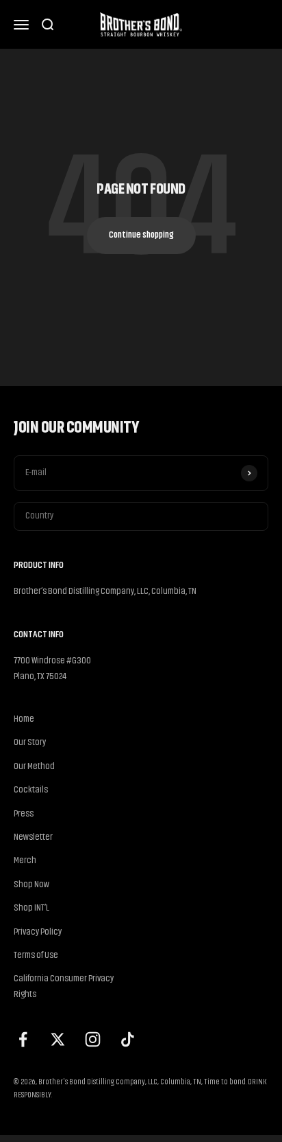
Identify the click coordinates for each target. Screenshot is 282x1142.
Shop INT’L (31, 908)
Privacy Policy (38, 932)
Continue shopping (141, 235)
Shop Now (31, 885)
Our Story (30, 743)
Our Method (34, 767)
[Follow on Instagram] (93, 1039)
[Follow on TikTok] (127, 1039)
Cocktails (31, 790)
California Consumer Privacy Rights (64, 986)
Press (24, 814)
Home (24, 719)
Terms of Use (36, 955)
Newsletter (33, 837)
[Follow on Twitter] (58, 1039)
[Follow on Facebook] (23, 1039)
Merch (25, 861)
